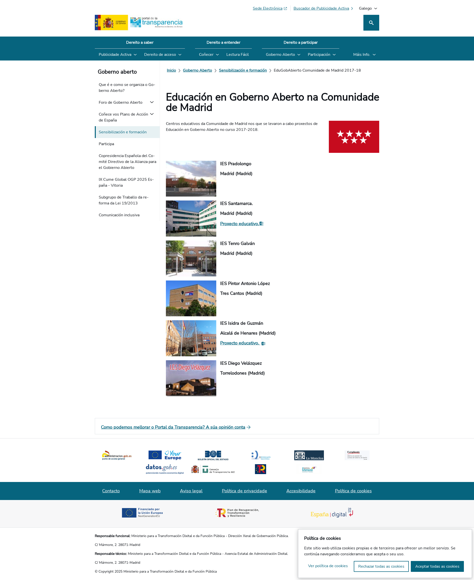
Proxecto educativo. (239, 224)
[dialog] (385, 553)
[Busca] (371, 23)
